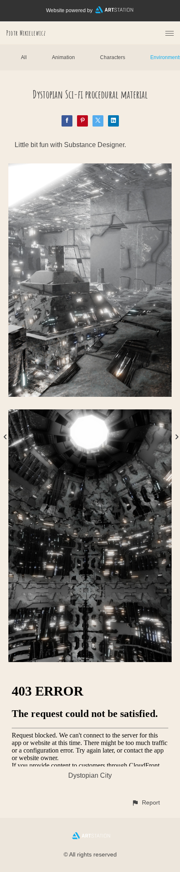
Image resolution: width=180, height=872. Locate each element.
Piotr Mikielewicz (26, 33)
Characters (112, 57)
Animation (63, 57)
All (24, 57)
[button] (145, 802)
